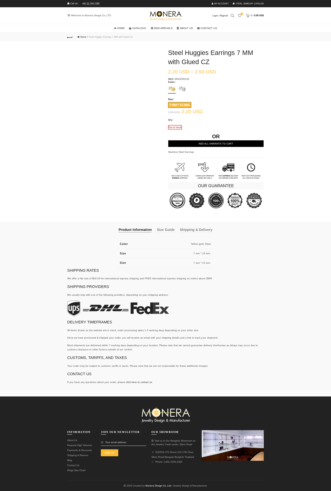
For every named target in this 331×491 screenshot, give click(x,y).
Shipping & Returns (77, 455)
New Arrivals (163, 28)
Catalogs (139, 28)
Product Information (135, 230)
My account (221, 3)
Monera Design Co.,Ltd (159, 485)
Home (121, 28)
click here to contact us (139, 382)
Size (170, 99)
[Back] (70, 37)
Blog (69, 460)
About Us (186, 28)
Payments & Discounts (79, 450)
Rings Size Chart (76, 470)
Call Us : (84, 3)
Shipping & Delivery (196, 230)
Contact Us (208, 28)
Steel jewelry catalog (250, 3)
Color (171, 82)
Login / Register (220, 15)
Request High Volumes (79, 445)
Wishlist (241, 14)
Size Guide (166, 230)
